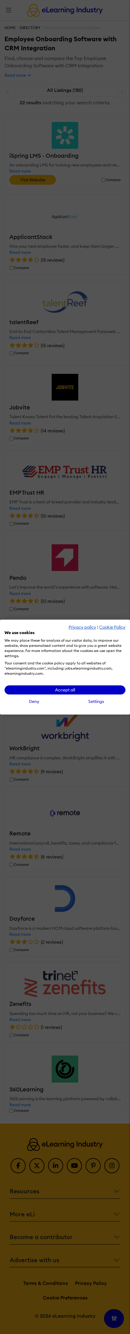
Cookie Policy (112, 627)
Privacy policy (82, 627)
